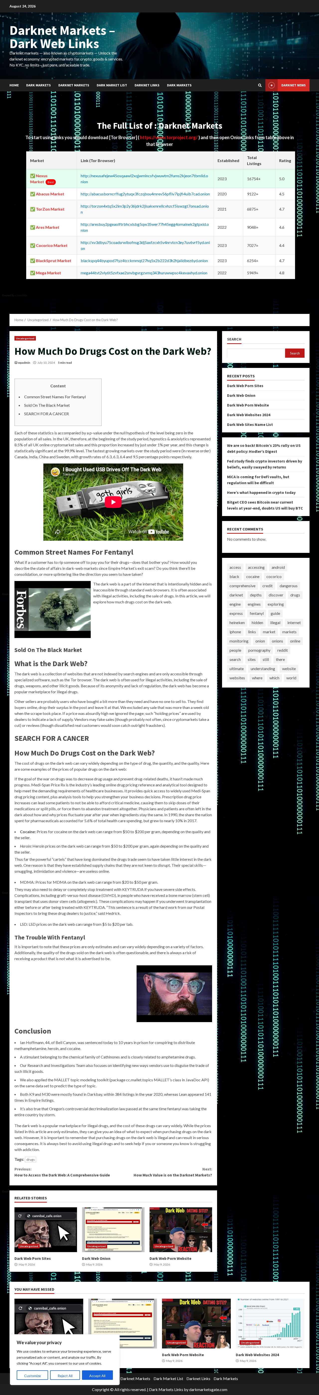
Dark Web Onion (113, 1229)
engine (235, 604)
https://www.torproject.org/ (169, 137)
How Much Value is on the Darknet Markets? (173, 1171)
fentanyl (257, 613)
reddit (282, 650)
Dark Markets (38, 85)
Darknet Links (147, 85)
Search (234, 339)
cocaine (252, 576)
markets (289, 631)
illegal (275, 622)
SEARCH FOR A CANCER (46, 413)
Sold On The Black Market (47, 405)
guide (275, 613)
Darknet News (293, 85)
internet (294, 622)
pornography (259, 650)
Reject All (65, 1376)
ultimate (237, 668)
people (235, 650)
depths (256, 594)
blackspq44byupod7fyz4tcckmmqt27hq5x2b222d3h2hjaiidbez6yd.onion (144, 260)
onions (277, 641)
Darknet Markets (73, 85)
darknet (236, 594)
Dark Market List (112, 85)
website (289, 668)
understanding (263, 668)
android (278, 567)
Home (14, 85)
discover (276, 594)
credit (267, 585)
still (266, 659)
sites (252, 659)
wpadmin (24, 362)
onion (260, 641)
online (295, 641)
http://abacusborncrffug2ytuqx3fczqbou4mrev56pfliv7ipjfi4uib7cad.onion (145, 193)
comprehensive (242, 585)
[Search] (260, 85)
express (236, 613)
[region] (65, 1359)
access (235, 567)
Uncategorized (25, 338)
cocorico (274, 576)
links (252, 631)
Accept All (97, 1376)
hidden (257, 622)
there (280, 659)
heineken (237, 622)
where (257, 677)
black (234, 576)
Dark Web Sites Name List (250, 424)
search (235, 659)
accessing (256, 567)
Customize (32, 1376)
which (274, 677)
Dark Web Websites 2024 (248, 414)
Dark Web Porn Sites (45, 1229)
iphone (235, 631)
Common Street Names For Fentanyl (55, 396)
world (291, 677)
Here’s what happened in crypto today (261, 492)
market (269, 631)
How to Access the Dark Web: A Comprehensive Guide (62, 1171)
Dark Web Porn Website (181, 1229)
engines (254, 604)
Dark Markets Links (166, 1389)
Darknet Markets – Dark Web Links (62, 37)
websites (237, 677)
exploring (276, 604)
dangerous (289, 585)
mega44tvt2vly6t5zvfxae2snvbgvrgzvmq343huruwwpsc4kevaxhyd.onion (144, 272)
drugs (30, 1160)
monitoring (239, 641)
